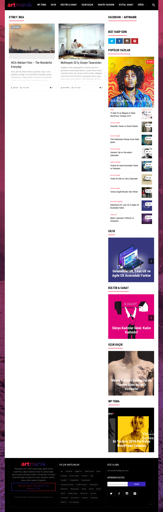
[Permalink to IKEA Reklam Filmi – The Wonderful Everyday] (32, 38)
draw (98, 471)
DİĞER (141, 4)
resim (98, 489)
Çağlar (15, 88)
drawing (64, 476)
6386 (149, 178)
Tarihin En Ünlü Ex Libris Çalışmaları (124, 178)
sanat (63, 493)
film (91, 476)
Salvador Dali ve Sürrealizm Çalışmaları (121, 153)
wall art (63, 502)
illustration (94, 484)
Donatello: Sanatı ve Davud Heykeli (124, 126)
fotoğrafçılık (74, 480)
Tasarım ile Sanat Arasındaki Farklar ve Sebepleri (124, 167)
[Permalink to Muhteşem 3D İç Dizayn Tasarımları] (81, 43)
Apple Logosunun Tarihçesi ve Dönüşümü (122, 219)
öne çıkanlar (74, 502)
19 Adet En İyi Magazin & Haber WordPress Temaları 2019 (122, 114)
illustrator (64, 489)
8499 (149, 125)
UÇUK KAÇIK (87, 4)
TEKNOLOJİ (113, 215)
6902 (149, 165)
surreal (93, 493)
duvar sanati (74, 476)
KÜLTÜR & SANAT (69, 4)
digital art (78, 471)
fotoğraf (64, 480)
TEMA (112, 110)
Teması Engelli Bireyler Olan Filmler (124, 192)
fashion (85, 476)
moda (84, 489)
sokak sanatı (72, 493)
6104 (149, 191)
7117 (149, 151)
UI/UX (53, 4)
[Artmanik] (19, 4)
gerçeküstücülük (67, 484)
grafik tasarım (81, 484)
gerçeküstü (85, 480)
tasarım (85, 497)
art (62, 471)
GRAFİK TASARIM (106, 4)
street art (83, 493)
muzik (91, 489)
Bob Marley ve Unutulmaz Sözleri (131, 101)
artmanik (69, 471)
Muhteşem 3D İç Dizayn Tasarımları (81, 62)
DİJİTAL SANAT (126, 4)
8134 (149, 138)
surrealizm (75, 497)
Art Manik (66, 88)
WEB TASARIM (118, 201)
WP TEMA (41, 4)
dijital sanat (89, 471)
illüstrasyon (75, 489)
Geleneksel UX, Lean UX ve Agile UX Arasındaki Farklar (124, 206)
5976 (149, 204)
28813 (151, 62)
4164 (149, 217)
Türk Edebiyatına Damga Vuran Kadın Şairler (124, 140)
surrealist (64, 497)
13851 (149, 112)
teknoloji (93, 497)
